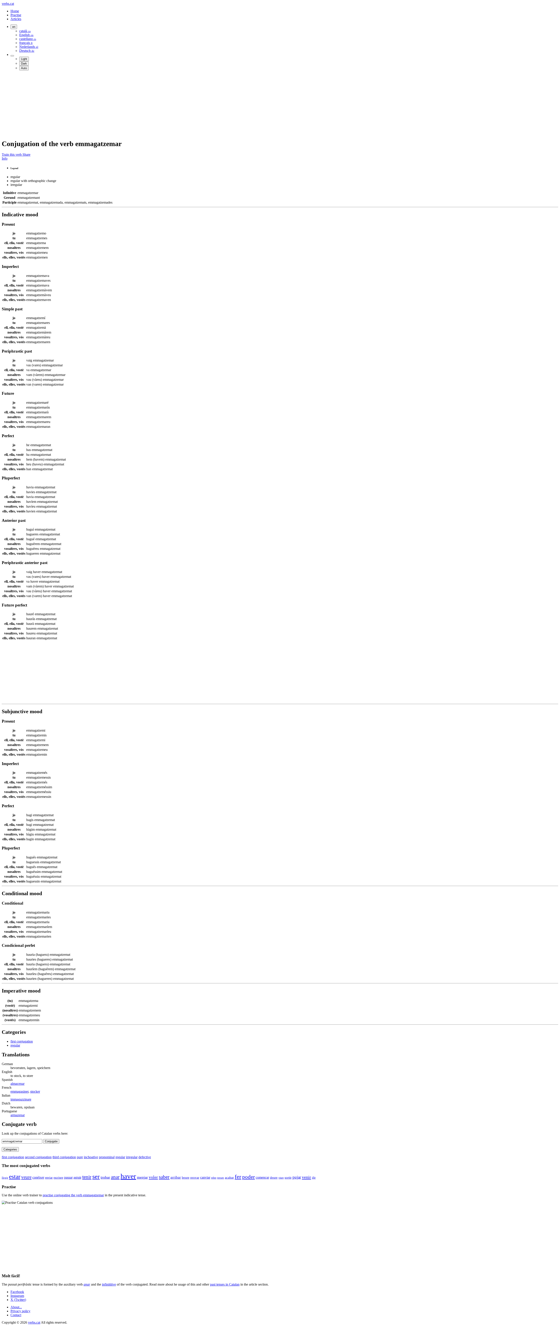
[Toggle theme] (12, 55)
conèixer (38, 1177)
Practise (15, 15)
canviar (205, 1177)
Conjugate (51, 1141)
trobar (105, 1177)
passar (68, 1177)
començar (262, 1177)
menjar (142, 1177)
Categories (10, 1149)
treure (220, 1177)
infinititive (109, 1284)
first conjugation (21, 1041)
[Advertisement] (133, 104)
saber (164, 1177)
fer (238, 1177)
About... (16, 1307)
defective (144, 1157)
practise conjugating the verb (73, 1195)
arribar (175, 1177)
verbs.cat (8, 3)
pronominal (107, 1157)
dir (314, 1177)
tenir (86, 1177)
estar (14, 1176)
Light (24, 59)
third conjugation (64, 1157)
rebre (213, 1177)
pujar (296, 1177)
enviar (49, 1177)
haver (128, 1176)
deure (274, 1177)
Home (14, 11)
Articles (15, 19)
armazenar (17, 1115)
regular (15, 1045)
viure (281, 1177)
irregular (132, 1157)
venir (306, 1177)
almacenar (17, 1083)
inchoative (91, 1157)
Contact (15, 1315)
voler (153, 1177)
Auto (24, 68)
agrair (77, 1177)
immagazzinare (20, 1099)
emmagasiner (19, 1091)
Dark (24, 63)
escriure (58, 1177)
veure (26, 1177)
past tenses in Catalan (225, 1284)
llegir (5, 1177)
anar (115, 1177)
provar (194, 1177)
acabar (229, 1177)
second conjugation (38, 1157)
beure (185, 1177)
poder (248, 1177)
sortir (288, 1177)
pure (80, 1157)
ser (96, 1176)
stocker (35, 1091)
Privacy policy (20, 1311)
